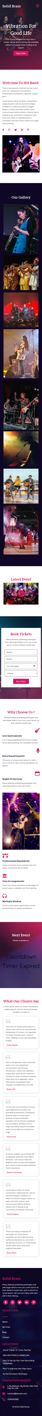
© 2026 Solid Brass (21, 1406)
